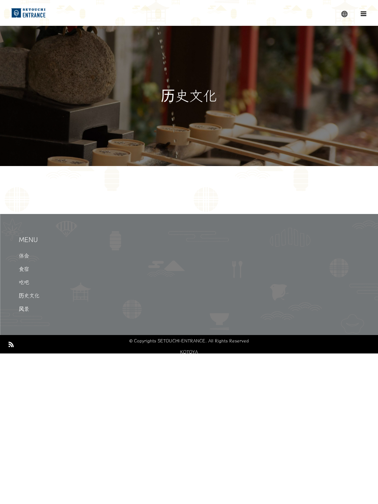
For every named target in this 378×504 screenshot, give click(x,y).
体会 (24, 255)
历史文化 (29, 295)
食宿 (24, 269)
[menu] (363, 13)
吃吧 (24, 282)
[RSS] (11, 344)
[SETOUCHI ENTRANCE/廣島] (28, 13)
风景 (24, 308)
